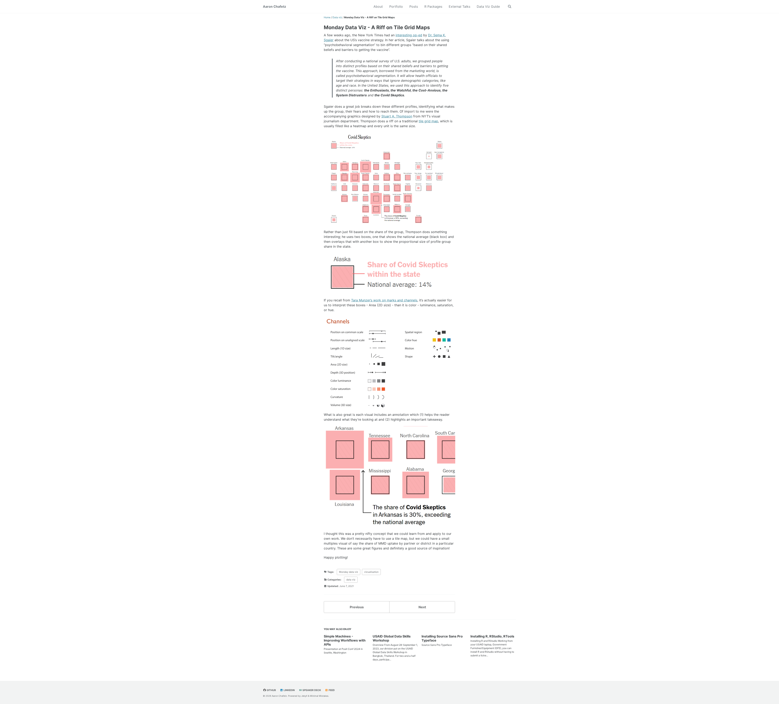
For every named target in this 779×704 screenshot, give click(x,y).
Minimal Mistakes (319, 695)
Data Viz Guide (488, 6)
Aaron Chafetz (274, 6)
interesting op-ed (409, 35)
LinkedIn (289, 690)
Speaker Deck (311, 690)
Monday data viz (348, 571)
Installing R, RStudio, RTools (492, 636)
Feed (331, 690)
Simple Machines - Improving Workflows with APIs (345, 640)
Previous (357, 607)
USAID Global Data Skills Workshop (392, 638)
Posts (413, 6)
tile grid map (428, 121)
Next (422, 607)
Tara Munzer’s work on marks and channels (384, 300)
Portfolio (396, 6)
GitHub (271, 690)
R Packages (433, 6)
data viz (350, 579)
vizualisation (371, 571)
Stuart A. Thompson (396, 116)
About (378, 6)
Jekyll (304, 695)
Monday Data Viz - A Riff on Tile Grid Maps (377, 27)
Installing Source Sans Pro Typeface (442, 638)
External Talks (459, 6)
